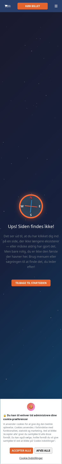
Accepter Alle (21, 450)
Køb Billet (32, 6)
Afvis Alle (43, 450)
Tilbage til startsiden (31, 283)
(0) (8, 6)
